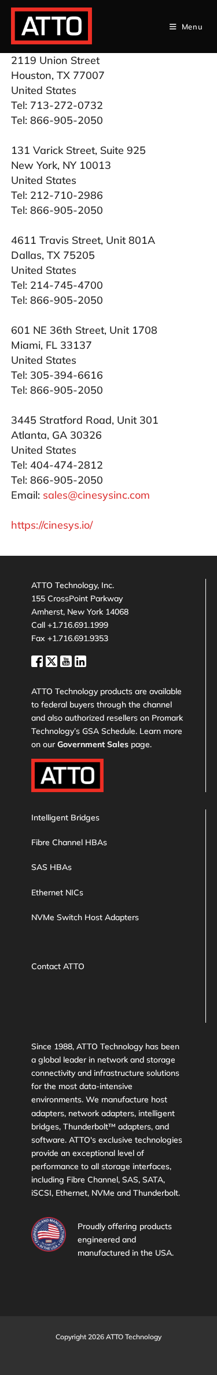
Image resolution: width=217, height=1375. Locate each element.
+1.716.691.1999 (77, 625)
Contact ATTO (57, 966)
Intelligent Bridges (65, 817)
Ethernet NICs (57, 892)
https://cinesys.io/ (52, 525)
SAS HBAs (51, 867)
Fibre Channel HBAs (69, 842)
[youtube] (67, 659)
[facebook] (38, 659)
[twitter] (53, 659)
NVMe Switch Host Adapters (85, 917)
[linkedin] (80, 659)
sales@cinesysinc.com (96, 495)
